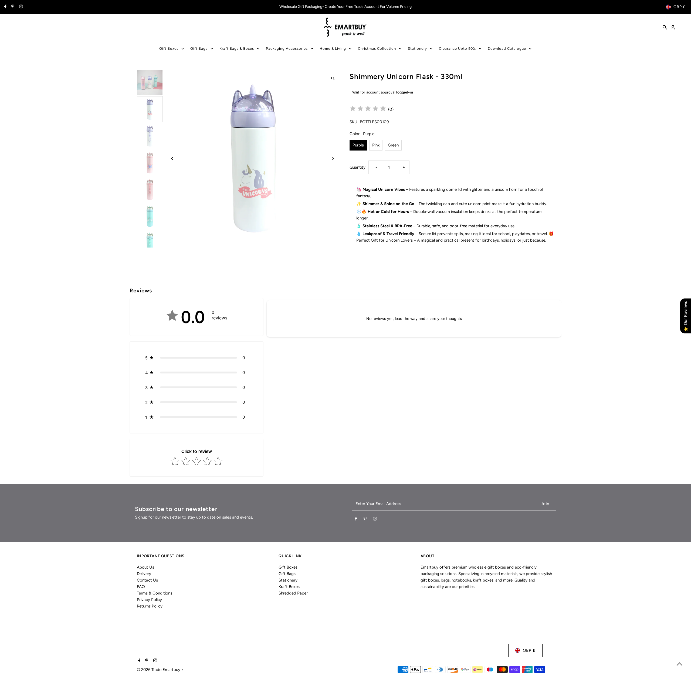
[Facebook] (4, 7)
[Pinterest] (12, 7)
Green (393, 145)
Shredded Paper (293, 593)
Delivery (144, 573)
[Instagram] (20, 7)
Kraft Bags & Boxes (236, 48)
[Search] (664, 27)
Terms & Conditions (154, 593)
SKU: (354, 121)
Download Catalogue (507, 48)
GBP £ (679, 7)
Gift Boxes (168, 48)
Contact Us (147, 580)
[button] (196, 357)
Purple (358, 145)
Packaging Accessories (287, 48)
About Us (145, 567)
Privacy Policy (149, 599)
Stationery (417, 48)
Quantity (357, 167)
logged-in (404, 92)
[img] (368, 109)
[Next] (333, 158)
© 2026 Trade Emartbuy (159, 669)
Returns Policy (149, 606)
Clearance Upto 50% (457, 48)
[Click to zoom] (333, 78)
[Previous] (173, 158)
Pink (376, 145)
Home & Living (333, 48)
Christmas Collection (377, 48)
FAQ (141, 586)
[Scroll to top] (679, 664)
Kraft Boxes (289, 586)
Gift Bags (199, 48)
